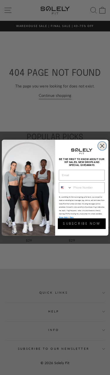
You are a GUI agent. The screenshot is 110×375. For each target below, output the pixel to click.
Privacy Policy (63, 217)
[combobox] (65, 187)
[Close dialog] (102, 145)
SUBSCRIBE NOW (81, 223)
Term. (72, 217)
